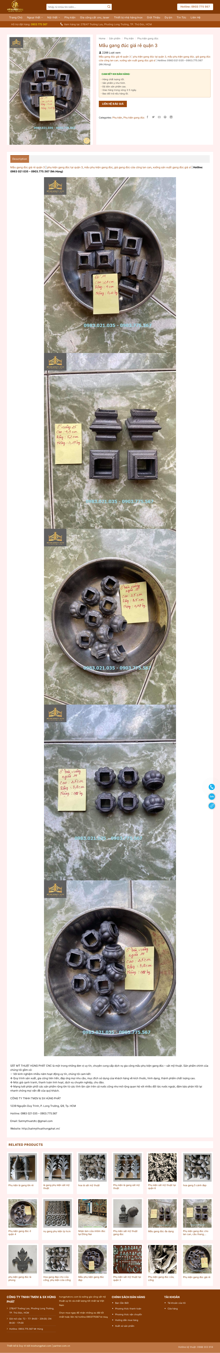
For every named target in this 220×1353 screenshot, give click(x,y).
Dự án (168, 17)
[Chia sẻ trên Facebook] (147, 117)
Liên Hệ (195, 17)
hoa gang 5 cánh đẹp (194, 1185)
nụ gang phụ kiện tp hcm (57, 1231)
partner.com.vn (61, 1345)
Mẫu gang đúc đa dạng (161, 1231)
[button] (87, 141)
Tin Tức (181, 17)
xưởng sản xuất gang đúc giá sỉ (137, 60)
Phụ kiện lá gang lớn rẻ (21, 1185)
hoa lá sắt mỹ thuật (89, 1185)
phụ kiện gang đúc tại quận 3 (65, 167)
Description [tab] (19, 159)
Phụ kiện (69, 17)
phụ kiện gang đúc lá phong (19, 1278)
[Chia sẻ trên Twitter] (153, 117)
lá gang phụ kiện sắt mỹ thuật (56, 1187)
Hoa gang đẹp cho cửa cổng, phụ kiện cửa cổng (57, 1278)
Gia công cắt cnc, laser (94, 17)
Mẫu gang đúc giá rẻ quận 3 (115, 56)
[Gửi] (109, 7)
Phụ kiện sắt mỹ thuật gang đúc (125, 1233)
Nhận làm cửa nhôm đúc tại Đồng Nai (91, 1233)
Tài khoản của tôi (177, 1302)
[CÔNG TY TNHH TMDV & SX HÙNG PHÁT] (24, 7)
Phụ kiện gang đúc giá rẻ (196, 1277)
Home (102, 38)
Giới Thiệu (153, 17)
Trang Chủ (16, 17)
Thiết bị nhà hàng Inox (128, 17)
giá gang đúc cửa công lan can (132, 167)
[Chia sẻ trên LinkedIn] (171, 117)
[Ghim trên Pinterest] (165, 117)
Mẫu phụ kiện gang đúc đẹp (91, 1278)
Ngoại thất (34, 17)
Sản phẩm (114, 38)
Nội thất (52, 17)
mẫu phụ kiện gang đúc (181, 56)
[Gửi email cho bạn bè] (159, 117)
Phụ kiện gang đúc (147, 38)
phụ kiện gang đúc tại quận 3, (150, 56)
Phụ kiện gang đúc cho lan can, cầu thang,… (195, 1233)
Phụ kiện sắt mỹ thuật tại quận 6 (162, 1187)
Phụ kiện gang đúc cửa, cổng (161, 1278)
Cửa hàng (173, 1308)
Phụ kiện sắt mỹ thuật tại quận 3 (127, 1278)
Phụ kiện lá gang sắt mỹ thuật (126, 1187)
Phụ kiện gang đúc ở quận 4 (19, 1233)
